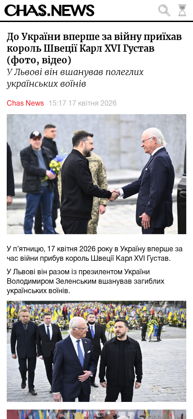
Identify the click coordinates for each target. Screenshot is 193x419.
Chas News (25, 104)
